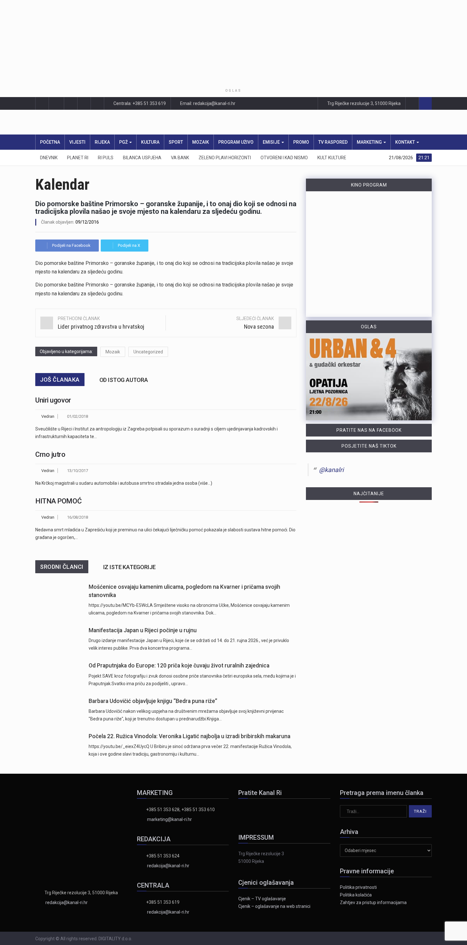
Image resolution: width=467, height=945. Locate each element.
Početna (50, 142)
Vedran (47, 416)
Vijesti (77, 142)
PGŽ (124, 142)
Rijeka (102, 142)
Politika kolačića (356, 894)
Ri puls (105, 157)
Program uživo (236, 142)
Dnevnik (49, 157)
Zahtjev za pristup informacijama (373, 902)
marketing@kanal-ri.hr (169, 819)
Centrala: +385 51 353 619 (139, 103)
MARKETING (370, 142)
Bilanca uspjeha (142, 157)
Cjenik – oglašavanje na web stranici (274, 906)
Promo (301, 142)
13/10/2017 (77, 470)
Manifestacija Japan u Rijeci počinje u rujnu (143, 630)
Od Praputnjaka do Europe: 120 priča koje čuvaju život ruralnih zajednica (179, 665)
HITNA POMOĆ (58, 501)
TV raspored (333, 142)
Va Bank (180, 157)
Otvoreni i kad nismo (284, 157)
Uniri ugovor (53, 400)
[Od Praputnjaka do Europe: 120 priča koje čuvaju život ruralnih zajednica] (58, 674)
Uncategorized (148, 351)
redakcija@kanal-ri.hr (66, 902)
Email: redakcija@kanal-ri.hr (207, 103)
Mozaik (200, 142)
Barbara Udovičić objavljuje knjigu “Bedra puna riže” (153, 701)
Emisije (272, 142)
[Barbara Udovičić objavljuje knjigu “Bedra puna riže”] (58, 710)
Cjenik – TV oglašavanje (262, 898)
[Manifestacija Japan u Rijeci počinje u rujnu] (58, 639)
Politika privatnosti (358, 887)
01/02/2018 (77, 416)
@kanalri (331, 470)
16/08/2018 (77, 517)
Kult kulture (331, 157)
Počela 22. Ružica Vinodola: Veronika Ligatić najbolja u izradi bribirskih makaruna (189, 736)
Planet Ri (77, 157)
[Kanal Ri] (150, 122)
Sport (176, 142)
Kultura (150, 142)
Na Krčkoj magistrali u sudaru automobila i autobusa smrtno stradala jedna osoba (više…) (123, 483)
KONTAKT (405, 142)
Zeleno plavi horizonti (225, 157)
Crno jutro (50, 454)
